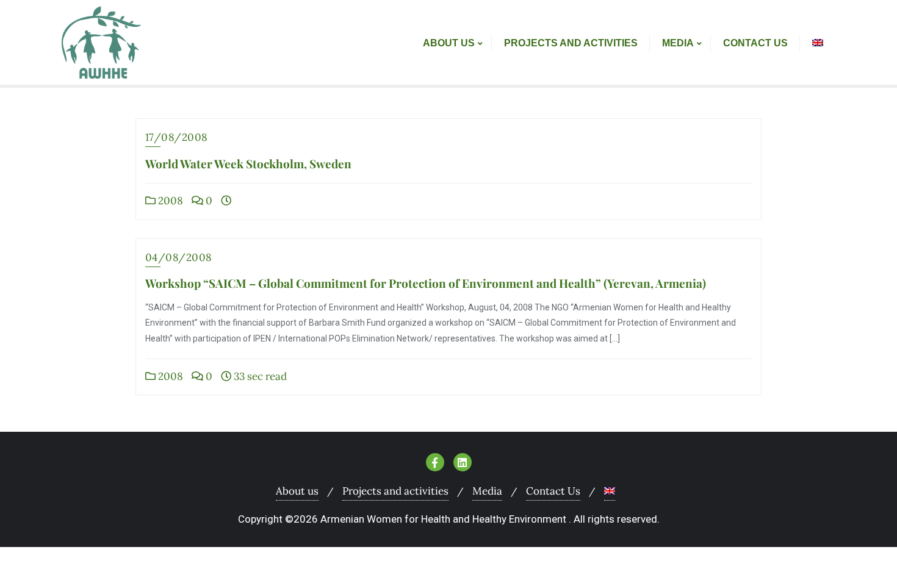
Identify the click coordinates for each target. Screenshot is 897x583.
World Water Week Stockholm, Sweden (248, 163)
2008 (169, 200)
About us (297, 491)
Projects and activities (395, 491)
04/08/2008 (178, 257)
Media (487, 491)
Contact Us (553, 491)
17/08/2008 (176, 137)
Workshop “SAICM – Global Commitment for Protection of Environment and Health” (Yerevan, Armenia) (425, 283)
